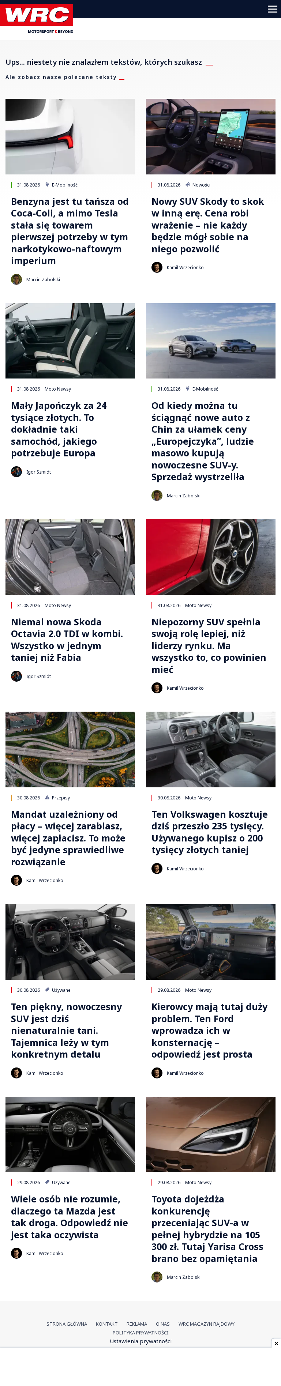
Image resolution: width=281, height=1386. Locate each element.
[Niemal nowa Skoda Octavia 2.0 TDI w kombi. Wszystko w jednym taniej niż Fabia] (70, 557)
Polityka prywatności (141, 1332)
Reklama (137, 1324)
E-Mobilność (64, 185)
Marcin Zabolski (43, 279)
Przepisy (60, 798)
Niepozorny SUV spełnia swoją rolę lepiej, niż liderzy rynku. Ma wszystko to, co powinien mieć (208, 645)
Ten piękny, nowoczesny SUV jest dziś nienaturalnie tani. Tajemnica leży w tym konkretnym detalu (66, 1030)
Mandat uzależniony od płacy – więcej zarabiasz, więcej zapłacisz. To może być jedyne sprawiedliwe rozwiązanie (68, 838)
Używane (61, 990)
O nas (163, 1324)
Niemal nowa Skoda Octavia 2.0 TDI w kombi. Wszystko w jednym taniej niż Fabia (67, 639)
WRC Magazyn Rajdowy (207, 1324)
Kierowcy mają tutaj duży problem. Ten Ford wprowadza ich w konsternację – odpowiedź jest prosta (209, 1030)
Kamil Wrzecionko (185, 267)
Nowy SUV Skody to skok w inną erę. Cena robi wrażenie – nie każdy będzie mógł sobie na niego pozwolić (207, 225)
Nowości (200, 185)
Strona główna (66, 1324)
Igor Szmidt (38, 472)
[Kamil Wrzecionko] (156, 267)
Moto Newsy (58, 389)
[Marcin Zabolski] (16, 279)
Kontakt (107, 1324)
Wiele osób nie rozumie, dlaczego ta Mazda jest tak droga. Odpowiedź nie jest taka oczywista (69, 1216)
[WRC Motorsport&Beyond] (39, 30)
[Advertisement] (140, 1367)
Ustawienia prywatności (141, 1341)
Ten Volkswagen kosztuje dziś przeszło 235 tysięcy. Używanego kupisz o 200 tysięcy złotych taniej (209, 832)
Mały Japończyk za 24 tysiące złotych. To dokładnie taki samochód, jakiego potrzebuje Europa (58, 429)
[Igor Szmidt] (16, 471)
